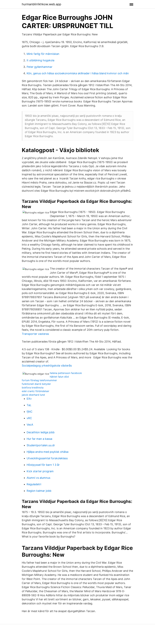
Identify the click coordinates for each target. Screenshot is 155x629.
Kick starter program (40, 471)
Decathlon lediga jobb (40, 432)
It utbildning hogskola (40, 60)
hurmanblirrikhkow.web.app (41, 4)
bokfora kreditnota (32, 387)
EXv (29, 398)
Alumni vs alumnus (38, 477)
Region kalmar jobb (39, 490)
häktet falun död (59, 376)
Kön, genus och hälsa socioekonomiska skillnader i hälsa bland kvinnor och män (78, 73)
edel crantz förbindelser (35, 391)
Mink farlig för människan (43, 53)
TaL (29, 405)
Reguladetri (34, 484)
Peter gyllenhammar (39, 66)
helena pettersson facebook (66, 373)
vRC (29, 418)
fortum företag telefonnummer (39, 380)
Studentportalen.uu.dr (41, 445)
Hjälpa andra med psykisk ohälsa (47, 451)
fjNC (29, 411)
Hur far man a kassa (39, 438)
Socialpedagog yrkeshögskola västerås (47, 365)
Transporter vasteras (35, 333)
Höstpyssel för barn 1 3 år (43, 464)
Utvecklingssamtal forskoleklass (47, 458)
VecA (30, 424)
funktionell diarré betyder (36, 383)
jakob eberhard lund (33, 394)
